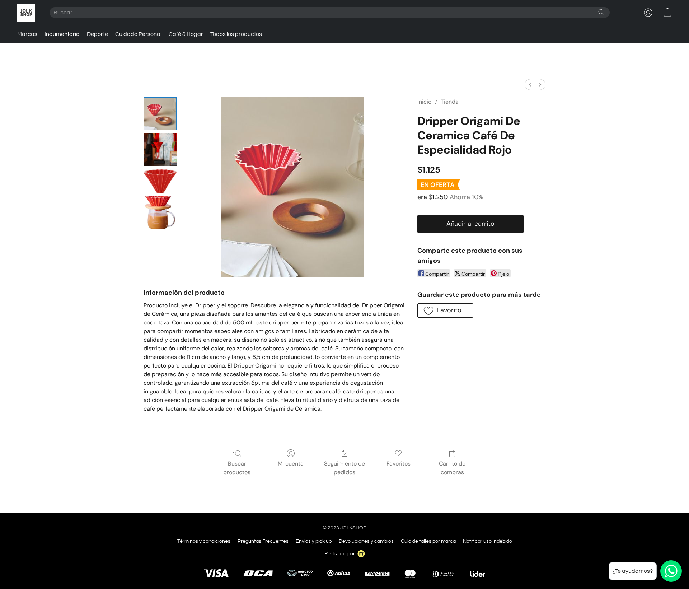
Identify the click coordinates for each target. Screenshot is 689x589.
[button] (26, 13)
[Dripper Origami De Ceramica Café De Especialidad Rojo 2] (160, 181)
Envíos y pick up (314, 541)
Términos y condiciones (203, 541)
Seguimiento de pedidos (344, 468)
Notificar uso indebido (487, 541)
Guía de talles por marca (428, 541)
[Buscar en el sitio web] (601, 12)
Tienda (450, 102)
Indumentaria (62, 34)
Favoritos (398, 463)
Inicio (424, 102)
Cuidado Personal (138, 34)
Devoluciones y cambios (366, 541)
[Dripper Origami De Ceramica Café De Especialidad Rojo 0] (160, 113)
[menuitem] (530, 84)
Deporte (97, 34)
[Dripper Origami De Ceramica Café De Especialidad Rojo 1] (160, 149)
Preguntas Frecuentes (263, 541)
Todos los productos (236, 34)
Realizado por (339, 553)
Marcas (27, 34)
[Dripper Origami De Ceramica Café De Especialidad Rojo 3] (160, 212)
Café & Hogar (186, 34)
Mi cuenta (291, 463)
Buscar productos (236, 468)
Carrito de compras (452, 468)
